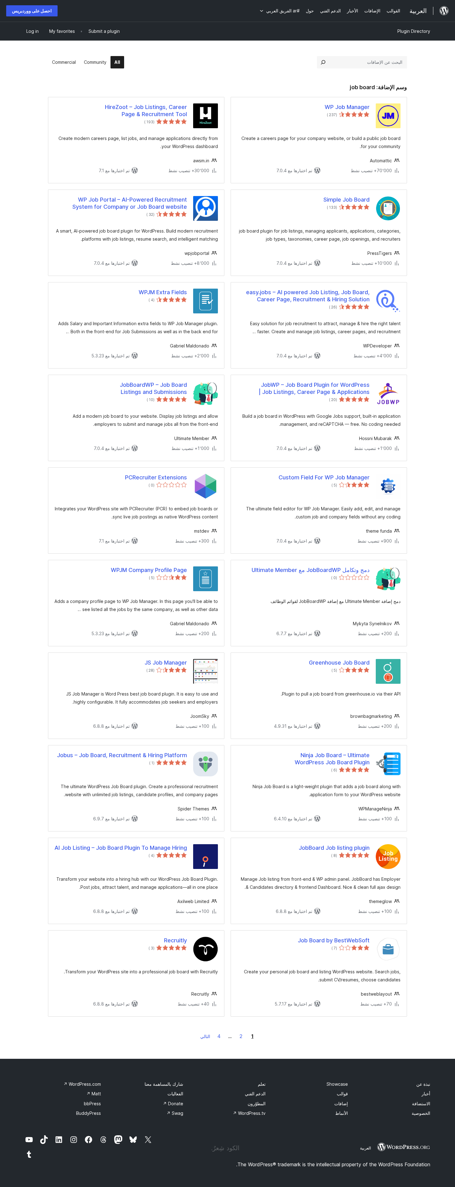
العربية (365, 1148)
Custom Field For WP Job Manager (324, 477)
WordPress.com (82, 1084)
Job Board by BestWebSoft (334, 940)
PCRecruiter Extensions (156, 477)
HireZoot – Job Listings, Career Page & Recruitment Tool (146, 110)
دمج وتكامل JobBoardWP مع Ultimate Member (311, 570)
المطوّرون (257, 1103)
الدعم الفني (255, 1093)
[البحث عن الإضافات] (323, 62)
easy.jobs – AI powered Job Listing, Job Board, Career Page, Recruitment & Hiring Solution (308, 296)
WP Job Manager (347, 107)
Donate (173, 1103)
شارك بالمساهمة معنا (164, 1084)
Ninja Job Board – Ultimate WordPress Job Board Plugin (332, 759)
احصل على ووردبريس (32, 10)
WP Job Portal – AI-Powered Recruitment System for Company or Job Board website (129, 203)
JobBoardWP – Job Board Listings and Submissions (153, 388)
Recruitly (175, 940)
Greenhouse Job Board (339, 662)
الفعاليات (175, 1093)
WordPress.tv (249, 1113)
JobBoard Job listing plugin (334, 847)
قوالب (342, 1093)
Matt (93, 1093)
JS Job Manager (166, 662)
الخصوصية (421, 1113)
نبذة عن (423, 1084)
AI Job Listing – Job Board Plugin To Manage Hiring (120, 847)
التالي (205, 1036)
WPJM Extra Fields (163, 292)
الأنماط (341, 1113)
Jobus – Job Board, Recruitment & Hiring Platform (122, 755)
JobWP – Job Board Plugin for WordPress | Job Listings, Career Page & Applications (314, 388)
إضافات (341, 1103)
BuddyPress (88, 1113)
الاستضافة (421, 1103)
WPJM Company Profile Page (149, 570)
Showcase (337, 1084)
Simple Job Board (346, 199)
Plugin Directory (413, 31)
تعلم (262, 1084)
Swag (175, 1113)
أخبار (426, 1093)
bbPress (92, 1103)
